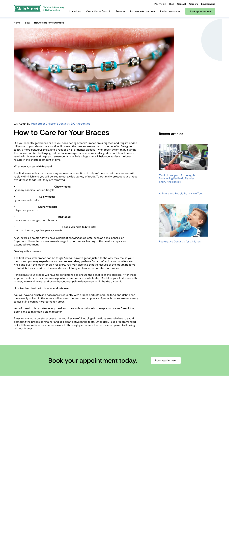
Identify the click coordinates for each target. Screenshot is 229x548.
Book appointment (166, 360)
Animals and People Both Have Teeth (181, 193)
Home (17, 22)
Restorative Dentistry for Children (180, 241)
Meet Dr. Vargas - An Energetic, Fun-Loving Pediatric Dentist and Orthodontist (178, 178)
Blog (27, 22)
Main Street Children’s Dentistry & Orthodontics (60, 123)
